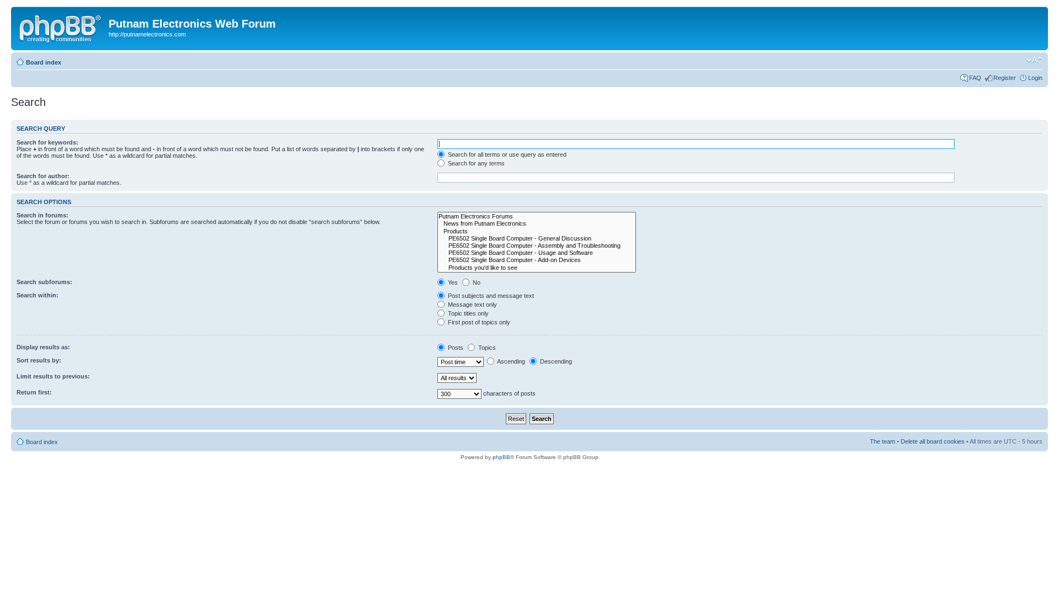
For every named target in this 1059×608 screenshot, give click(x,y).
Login (1035, 77)
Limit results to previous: (53, 376)
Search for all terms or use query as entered (506, 154)
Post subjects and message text (490, 295)
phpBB (501, 457)
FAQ (975, 77)
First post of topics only (478, 322)
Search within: (37, 295)
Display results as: (43, 347)
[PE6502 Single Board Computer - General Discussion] (536, 238)
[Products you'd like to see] (536, 267)
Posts (454, 347)
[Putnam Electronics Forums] (536, 216)
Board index (43, 62)
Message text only (471, 304)
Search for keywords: (47, 142)
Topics (486, 347)
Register (1004, 77)
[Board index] (61, 27)
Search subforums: (44, 282)
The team (882, 441)
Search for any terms (475, 163)
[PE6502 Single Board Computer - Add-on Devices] (536, 260)
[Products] (536, 231)
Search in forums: (42, 215)
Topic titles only (467, 313)
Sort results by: (39, 360)
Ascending (510, 361)
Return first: (34, 392)
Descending (555, 361)
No (475, 282)
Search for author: (43, 176)
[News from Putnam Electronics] (536, 223)
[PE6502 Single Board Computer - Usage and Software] (536, 253)
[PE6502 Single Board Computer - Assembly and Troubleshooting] (536, 245)
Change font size (1034, 60)
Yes (452, 282)
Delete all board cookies (933, 441)
